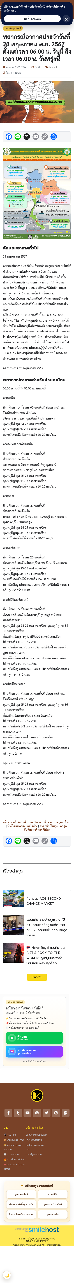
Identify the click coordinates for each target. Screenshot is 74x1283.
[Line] (56, 1113)
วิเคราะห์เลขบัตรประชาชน (21, 1214)
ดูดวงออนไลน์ (21, 1194)
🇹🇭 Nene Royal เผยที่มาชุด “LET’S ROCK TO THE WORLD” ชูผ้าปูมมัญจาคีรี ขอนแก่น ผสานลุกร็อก (45, 955)
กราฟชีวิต (52, 1194)
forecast (53, 67)
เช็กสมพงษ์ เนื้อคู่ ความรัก (21, 1204)
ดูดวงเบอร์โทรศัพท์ (53, 1204)
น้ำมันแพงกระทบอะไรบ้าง (22, 826)
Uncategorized (13, 28)
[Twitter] (46, 1113)
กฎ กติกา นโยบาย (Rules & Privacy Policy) (37, 1238)
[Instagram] (37, 1113)
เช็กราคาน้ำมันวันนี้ (14, 822)
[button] (37, 977)
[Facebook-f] (8, 1113)
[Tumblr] (18, 1113)
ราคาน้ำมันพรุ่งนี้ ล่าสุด (53, 826)
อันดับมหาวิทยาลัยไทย (37, 829)
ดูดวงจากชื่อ (53, 1214)
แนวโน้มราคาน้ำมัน (59, 822)
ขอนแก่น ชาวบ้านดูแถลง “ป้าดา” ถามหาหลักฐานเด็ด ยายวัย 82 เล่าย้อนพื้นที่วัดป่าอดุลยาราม (46, 927)
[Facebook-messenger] (66, 1113)
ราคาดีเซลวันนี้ (37, 822)
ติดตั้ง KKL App (32, 18)
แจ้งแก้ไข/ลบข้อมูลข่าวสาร (37, 1240)
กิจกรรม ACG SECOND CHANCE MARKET (43, 901)
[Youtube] (27, 1113)
